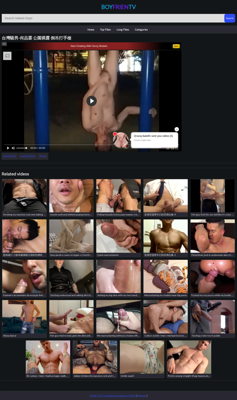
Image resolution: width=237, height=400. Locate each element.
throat (42, 156)
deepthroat (9, 156)
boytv (118, 6)
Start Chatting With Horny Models (89, 46)
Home (90, 29)
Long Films (123, 29)
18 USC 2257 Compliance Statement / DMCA (113, 395)
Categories (141, 29)
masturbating (27, 156)
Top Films (105, 29)
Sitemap (142, 395)
